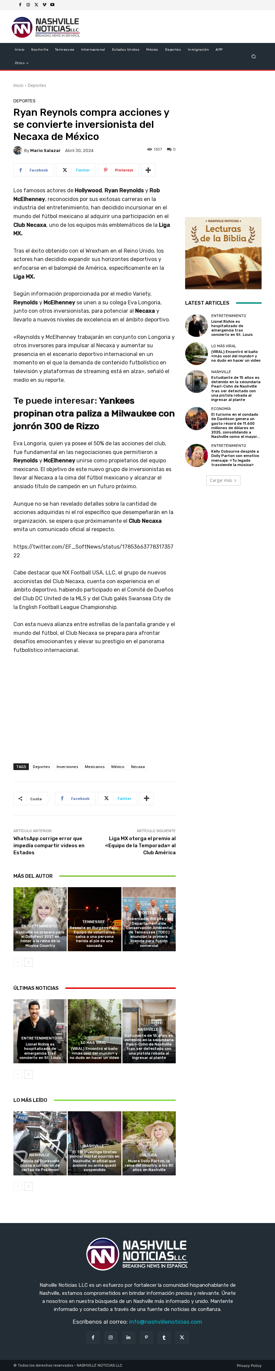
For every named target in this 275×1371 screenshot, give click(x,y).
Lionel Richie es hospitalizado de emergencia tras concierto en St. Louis (40, 1051)
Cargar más (221, 480)
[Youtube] (52, 5)
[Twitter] (36, 5)
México (117, 766)
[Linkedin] (128, 1337)
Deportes (37, 85)
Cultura (148, 1155)
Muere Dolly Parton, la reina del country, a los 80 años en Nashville (149, 1165)
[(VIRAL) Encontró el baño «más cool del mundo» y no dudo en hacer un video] (94, 1031)
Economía (221, 409)
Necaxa (138, 766)
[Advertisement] (94, 716)
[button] (253, 56)
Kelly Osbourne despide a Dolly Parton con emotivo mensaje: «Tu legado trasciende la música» (235, 458)
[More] (148, 170)
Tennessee (93, 922)
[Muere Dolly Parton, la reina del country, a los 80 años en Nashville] (149, 1143)
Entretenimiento (39, 926)
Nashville (148, 1029)
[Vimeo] (44, 5)
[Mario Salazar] (18, 150)
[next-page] (28, 962)
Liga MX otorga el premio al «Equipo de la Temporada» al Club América (140, 845)
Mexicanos (95, 766)
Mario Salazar (45, 150)
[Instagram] (28, 5)
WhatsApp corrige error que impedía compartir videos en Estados (49, 845)
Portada (148, 913)
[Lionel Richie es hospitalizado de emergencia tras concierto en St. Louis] (40, 1031)
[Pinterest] (146, 1337)
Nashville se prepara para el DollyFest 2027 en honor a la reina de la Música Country (40, 939)
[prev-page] (17, 962)
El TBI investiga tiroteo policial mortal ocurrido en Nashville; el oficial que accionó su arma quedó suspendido (94, 1161)
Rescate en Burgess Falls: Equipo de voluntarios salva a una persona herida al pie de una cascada (94, 937)
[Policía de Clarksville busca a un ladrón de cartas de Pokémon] (40, 1143)
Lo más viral (93, 1043)
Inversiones (67, 766)
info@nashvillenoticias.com (165, 1321)
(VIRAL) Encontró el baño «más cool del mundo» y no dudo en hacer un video (94, 1053)
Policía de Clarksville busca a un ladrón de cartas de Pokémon (40, 1165)
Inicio (18, 85)
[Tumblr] (164, 1337)
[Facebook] (20, 5)
